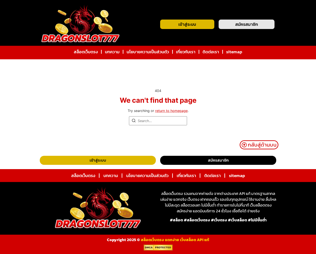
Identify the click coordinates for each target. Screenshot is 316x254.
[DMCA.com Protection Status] (158, 249)
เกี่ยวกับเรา (185, 52)
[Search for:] (158, 120)
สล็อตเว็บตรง (86, 52)
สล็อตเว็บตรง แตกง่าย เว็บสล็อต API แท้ (175, 240)
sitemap (234, 52)
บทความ (112, 52)
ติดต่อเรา (210, 52)
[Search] (133, 121)
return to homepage (171, 111)
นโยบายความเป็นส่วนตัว (148, 52)
